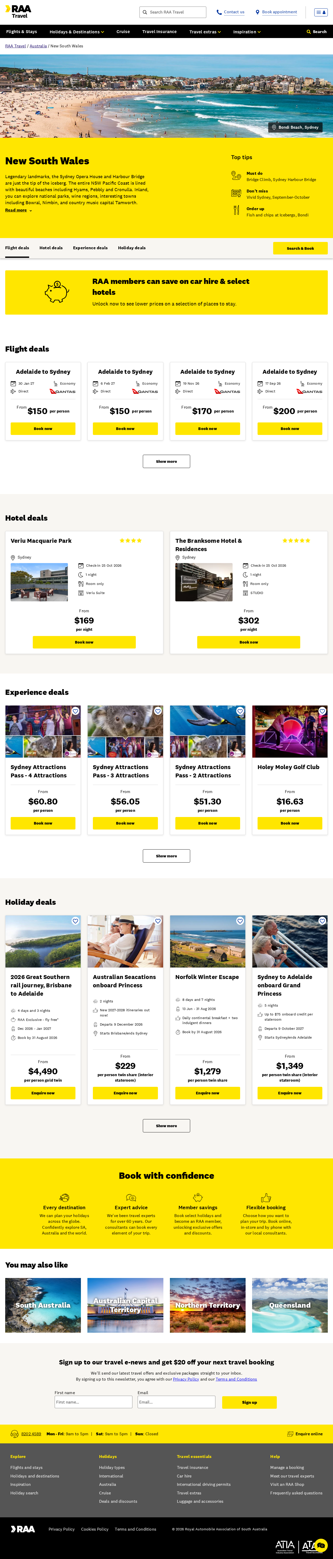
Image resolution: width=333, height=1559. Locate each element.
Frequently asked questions (296, 1493)
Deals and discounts (118, 1501)
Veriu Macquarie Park (41, 541)
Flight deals (17, 248)
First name (65, 1392)
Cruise (123, 31)
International (111, 1476)
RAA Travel (15, 46)
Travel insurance (192, 1467)
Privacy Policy (186, 1379)
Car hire (184, 1476)
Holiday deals (132, 248)
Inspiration (20, 1484)
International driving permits (204, 1484)
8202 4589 (31, 1434)
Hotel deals (51, 248)
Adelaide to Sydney (43, 372)
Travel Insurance (159, 31)
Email (143, 1392)
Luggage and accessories (200, 1501)
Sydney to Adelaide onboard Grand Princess (285, 985)
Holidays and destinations (34, 1476)
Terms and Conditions (236, 1379)
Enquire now (43, 1092)
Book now (43, 428)
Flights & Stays (21, 31)
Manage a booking (287, 1467)
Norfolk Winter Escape (207, 977)
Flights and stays (26, 1467)
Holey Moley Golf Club (289, 767)
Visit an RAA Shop (287, 1484)
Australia (38, 46)
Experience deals (90, 248)
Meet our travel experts (292, 1476)
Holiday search (24, 1493)
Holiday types (112, 1467)
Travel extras (189, 1493)
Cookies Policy (94, 1529)
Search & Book (300, 248)
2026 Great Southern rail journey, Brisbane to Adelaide (41, 985)
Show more (166, 461)
